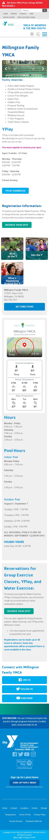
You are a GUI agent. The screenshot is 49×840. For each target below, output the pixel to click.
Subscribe (26, 698)
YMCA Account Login (26, 17)
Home (5, 14)
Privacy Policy (39, 814)
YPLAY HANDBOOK (15, 190)
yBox (15, 837)
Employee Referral (33, 821)
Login (20, 837)
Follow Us (26, 689)
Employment (10, 814)
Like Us (26, 679)
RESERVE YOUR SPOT (16, 224)
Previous (7, 68)
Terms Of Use (25, 814)
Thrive (26, 837)
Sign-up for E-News (24, 782)
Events (34, 808)
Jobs (31, 14)
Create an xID (9, 17)
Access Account (15, 821)
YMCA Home (8, 26)
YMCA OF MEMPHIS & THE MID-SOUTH (34, 27)
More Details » (8, 6)
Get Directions (24, 306)
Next (42, 68)
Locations (24, 808)
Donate (14, 14)
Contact (23, 14)
